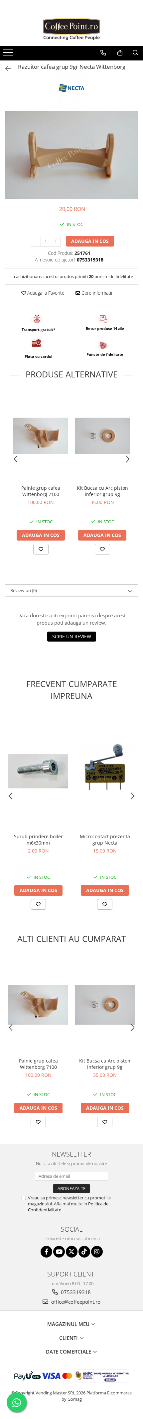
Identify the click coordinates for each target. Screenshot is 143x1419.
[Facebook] (46, 1252)
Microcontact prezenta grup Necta (105, 839)
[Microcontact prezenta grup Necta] (105, 771)
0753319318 (75, 1292)
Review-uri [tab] (23, 590)
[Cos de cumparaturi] (120, 52)
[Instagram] (97, 1252)
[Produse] (9, 54)
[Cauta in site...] (135, 52)
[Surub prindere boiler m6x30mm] (38, 771)
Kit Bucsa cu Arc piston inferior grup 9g (102, 491)
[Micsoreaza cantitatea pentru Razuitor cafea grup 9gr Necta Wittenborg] (36, 241)
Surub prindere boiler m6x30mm (38, 839)
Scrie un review (71, 636)
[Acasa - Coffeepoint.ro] (71, 29)
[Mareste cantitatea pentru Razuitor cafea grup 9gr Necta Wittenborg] (56, 241)
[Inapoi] (5, 68)
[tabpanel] (71, 155)
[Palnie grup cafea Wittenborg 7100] (40, 436)
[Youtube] (59, 1252)
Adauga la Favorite (45, 293)
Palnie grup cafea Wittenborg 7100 (40, 491)
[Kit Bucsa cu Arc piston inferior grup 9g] (102, 436)
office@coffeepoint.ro (75, 1301)
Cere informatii (96, 293)
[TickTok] (84, 1252)
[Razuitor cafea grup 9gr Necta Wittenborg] (71, 155)
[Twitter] (71, 1252)
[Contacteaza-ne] (103, 52)
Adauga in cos (90, 241)
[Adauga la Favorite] (41, 549)
